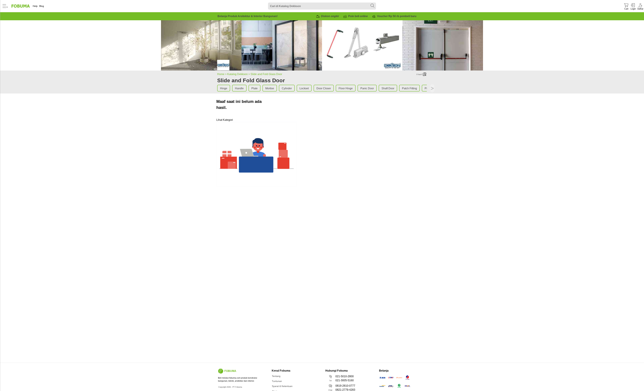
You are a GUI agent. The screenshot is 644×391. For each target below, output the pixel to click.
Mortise (269, 88)
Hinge (223, 88)
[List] (424, 74)
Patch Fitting (409, 88)
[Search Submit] (372, 6)
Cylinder (287, 88)
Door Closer (323, 88)
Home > (222, 74)
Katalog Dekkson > (239, 74)
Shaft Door (388, 88)
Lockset (304, 88)
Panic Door (367, 88)
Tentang (276, 376)
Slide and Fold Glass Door (266, 74)
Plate (254, 88)
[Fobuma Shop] (220, 371)
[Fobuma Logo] (21, 6)
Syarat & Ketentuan (282, 386)
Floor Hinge (346, 88)
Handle (239, 88)
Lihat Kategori (224, 119)
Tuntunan (277, 381)
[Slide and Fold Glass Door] (223, 66)
